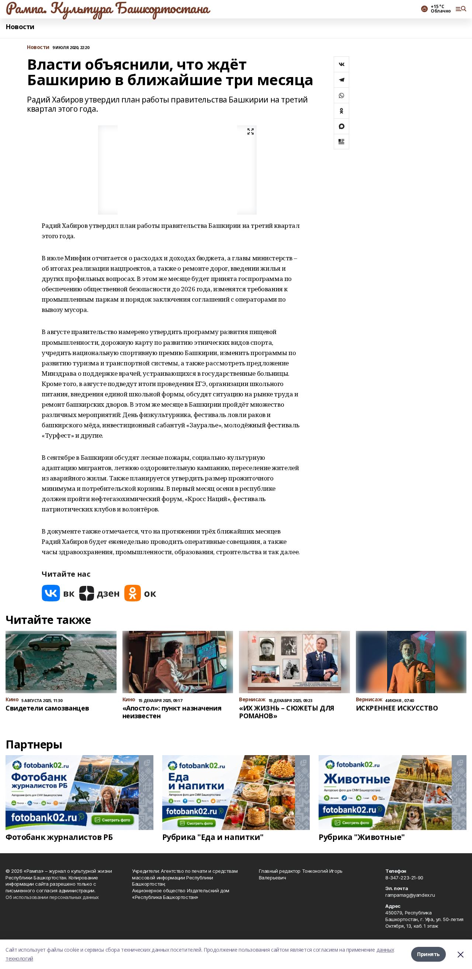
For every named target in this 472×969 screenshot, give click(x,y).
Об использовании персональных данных (52, 897)
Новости (20, 27)
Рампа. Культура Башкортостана (107, 8)
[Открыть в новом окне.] (58, 593)
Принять (428, 954)
